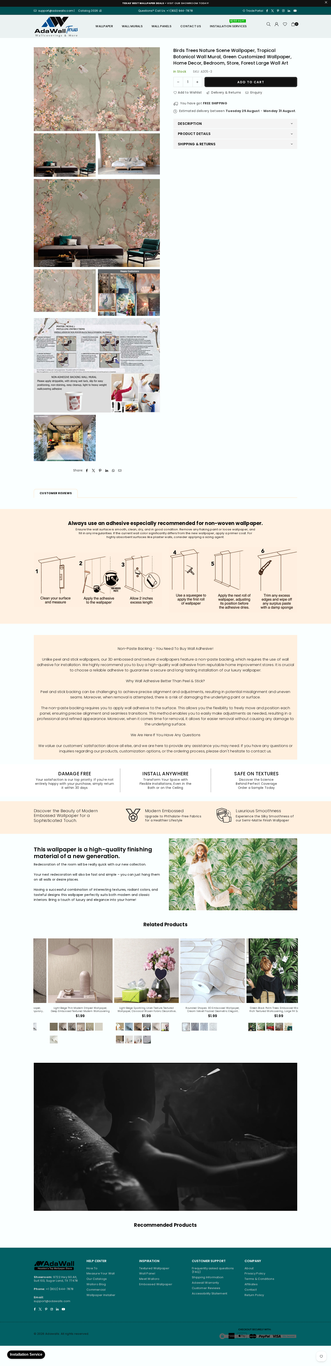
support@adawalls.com (52, 1301)
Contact (251, 1289)
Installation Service (26, 1354)
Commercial (96, 1289)
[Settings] (277, 26)
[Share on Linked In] (107, 470)
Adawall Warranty (205, 1283)
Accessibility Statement (209, 1293)
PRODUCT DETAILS (194, 133)
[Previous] (30, 994)
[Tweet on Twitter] (93, 470)
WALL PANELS (161, 26)
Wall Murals (132, 26)
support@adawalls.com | (56, 11)
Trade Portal (254, 11)
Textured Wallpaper (154, 1268)
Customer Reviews (206, 1288)
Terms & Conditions (259, 1279)
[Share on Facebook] (87, 470)
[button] (293, 26)
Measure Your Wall (100, 1273)
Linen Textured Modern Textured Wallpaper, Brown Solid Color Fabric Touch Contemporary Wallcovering (264, 1009)
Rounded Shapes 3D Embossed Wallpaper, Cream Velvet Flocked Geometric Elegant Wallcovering (66, 1009)
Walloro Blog (96, 1284)
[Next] (301, 994)
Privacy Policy (255, 1273)
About (249, 1268)
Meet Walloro (149, 1279)
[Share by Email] (120, 470)
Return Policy (254, 1295)
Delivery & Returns (225, 92)
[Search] (269, 26)
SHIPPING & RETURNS (196, 143)
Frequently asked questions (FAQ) (213, 1270)
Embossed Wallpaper (155, 1284)
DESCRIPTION (190, 123)
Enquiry (255, 92)
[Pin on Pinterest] (100, 470)
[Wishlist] (285, 26)
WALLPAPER (104, 26)
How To (92, 1268)
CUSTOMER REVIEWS (56, 493)
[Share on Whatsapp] (113, 470)
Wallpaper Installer (100, 1295)
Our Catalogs (96, 1279)
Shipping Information (208, 1277)
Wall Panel (147, 1273)
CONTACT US (190, 26)
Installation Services (228, 24)
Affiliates (251, 1284)
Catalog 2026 (88, 11)
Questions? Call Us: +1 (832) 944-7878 (165, 11)
